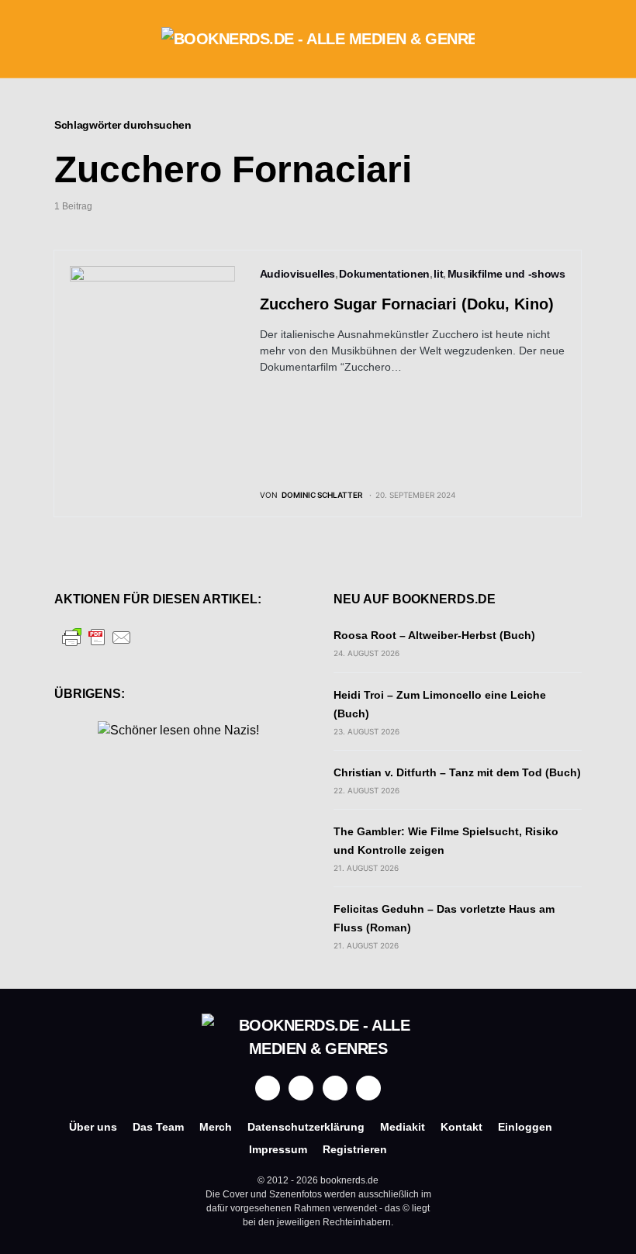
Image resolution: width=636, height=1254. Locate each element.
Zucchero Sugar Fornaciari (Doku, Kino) (407, 304)
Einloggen (525, 1127)
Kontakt (461, 1127)
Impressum (278, 1149)
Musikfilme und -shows (506, 274)
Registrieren (355, 1149)
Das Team (158, 1127)
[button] (59, 38)
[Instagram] (301, 1088)
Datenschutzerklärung (306, 1127)
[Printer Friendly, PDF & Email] (97, 637)
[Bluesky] (368, 1088)
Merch (215, 1127)
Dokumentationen (384, 274)
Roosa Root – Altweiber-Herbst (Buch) (434, 635)
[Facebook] (267, 1088)
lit (438, 274)
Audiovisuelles (297, 274)
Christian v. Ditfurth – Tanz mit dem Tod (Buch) (457, 772)
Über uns (93, 1127)
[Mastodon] (335, 1088)
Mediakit (402, 1127)
